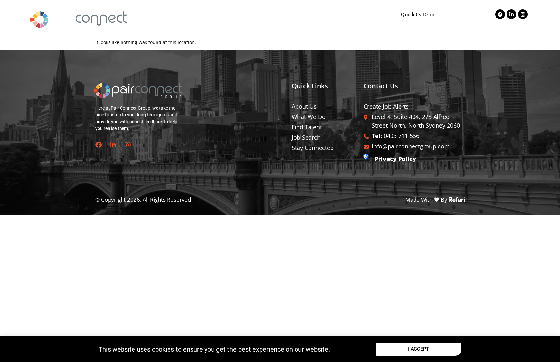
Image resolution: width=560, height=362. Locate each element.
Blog (496, 27)
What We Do (404, 27)
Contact (518, 27)
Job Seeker (439, 27)
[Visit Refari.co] (457, 198)
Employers (471, 27)
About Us (370, 27)
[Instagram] (523, 14)
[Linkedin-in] (511, 14)
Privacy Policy (395, 159)
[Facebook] (500, 14)
